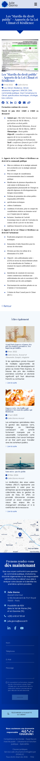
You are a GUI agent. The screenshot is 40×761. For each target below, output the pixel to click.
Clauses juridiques (20, 749)
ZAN (30, 90)
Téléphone (10, 651)
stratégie (34, 95)
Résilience (18, 88)
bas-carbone (7, 98)
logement (15, 90)
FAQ (32, 757)
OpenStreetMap (34, 551)
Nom (8, 643)
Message (10, 668)
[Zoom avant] (37, 522)
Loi (5, 88)
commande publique (10, 93)
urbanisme (6, 90)
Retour (7, 306)
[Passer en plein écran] (37, 529)
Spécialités (24, 744)
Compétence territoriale (14, 739)
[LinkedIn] (8, 628)
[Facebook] (15, 628)
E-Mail (8, 659)
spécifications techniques (18, 95)
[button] (20, 534)
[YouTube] (22, 628)
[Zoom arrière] (37, 525)
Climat (10, 88)
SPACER (23, 90)
